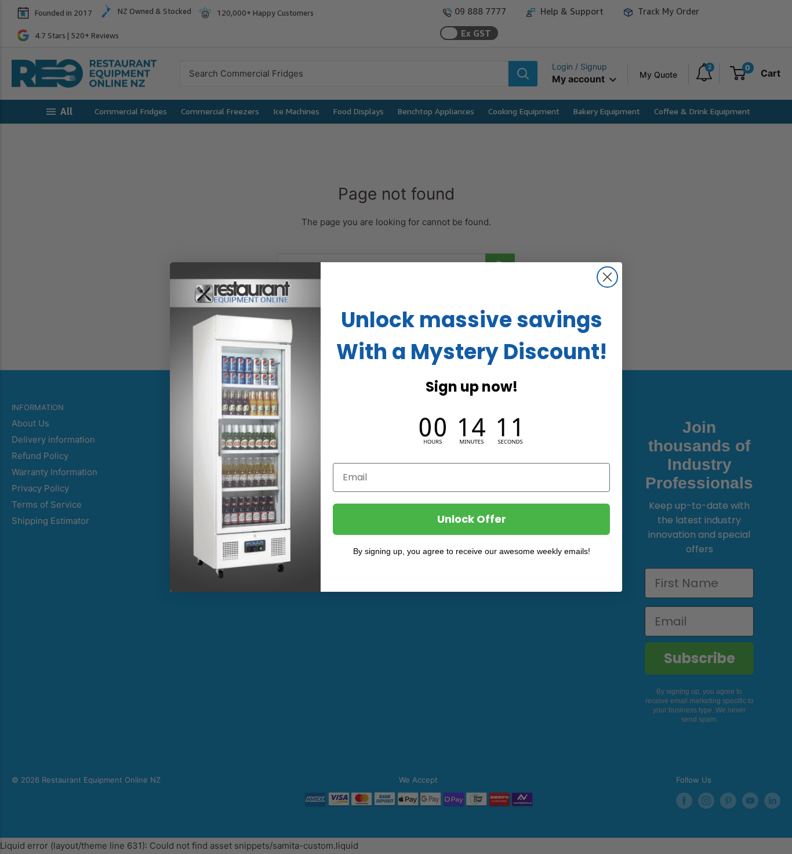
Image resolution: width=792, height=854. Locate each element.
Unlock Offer (471, 519)
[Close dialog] (607, 277)
